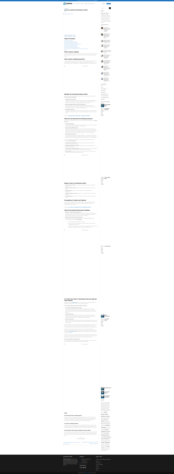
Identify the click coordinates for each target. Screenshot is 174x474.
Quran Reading (107, 437)
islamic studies (103, 88)
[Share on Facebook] (77, 438)
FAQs (97, 469)
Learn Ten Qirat (107, 246)
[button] (109, 0)
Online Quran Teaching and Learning (105, 422)
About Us (97, 461)
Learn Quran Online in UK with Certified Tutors (107, 51)
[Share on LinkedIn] (84, 438)
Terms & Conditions (99, 464)
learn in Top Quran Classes (104, 410)
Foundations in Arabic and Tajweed (70, 46)
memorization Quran (105, 97)
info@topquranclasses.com (86, 459)
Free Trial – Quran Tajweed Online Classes (103, 459)
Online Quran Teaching (107, 421)
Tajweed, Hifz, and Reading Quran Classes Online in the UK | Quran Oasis (107, 35)
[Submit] (110, 8)
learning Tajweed (107, 409)
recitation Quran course (104, 445)
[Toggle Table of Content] (74, 36)
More (93, 3)
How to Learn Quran (104, 403)
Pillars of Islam (103, 423)
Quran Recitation (105, 438)
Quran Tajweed (105, 442)
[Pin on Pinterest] (82, 438)
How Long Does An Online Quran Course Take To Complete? (107, 56)
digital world (74, 302)
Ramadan (103, 99)
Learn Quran (66, 8)
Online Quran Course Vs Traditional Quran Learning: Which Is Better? (107, 68)
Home (76, 3)
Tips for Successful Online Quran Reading (71, 47)
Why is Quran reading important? (70, 41)
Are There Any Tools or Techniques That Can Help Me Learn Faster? (76, 48)
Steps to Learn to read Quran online (70, 45)
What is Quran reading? (68, 40)
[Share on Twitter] (79, 438)
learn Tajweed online (104, 95)
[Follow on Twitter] (83, 467)
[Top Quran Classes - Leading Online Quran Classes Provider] (67, 3)
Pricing (85, 3)
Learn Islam (103, 90)
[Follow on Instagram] (82, 467)
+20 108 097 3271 (84, 462)
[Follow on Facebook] (80, 467)
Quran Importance (104, 432)
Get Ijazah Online (107, 387)
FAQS (65, 49)
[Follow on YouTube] (85, 467)
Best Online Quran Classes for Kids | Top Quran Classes (107, 41)
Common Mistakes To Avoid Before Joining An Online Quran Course (107, 62)
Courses (82, 3)
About (78, 3)
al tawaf (102, 402)
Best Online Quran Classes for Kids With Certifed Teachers (107, 46)
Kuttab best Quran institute (104, 407)
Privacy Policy (98, 462)
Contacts (90, 3)
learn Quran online (104, 94)
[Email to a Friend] (81, 438)
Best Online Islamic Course (106, 402)
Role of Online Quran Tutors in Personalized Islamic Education (107, 74)
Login (104, 3)
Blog (88, 3)
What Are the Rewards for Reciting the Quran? (72, 44)
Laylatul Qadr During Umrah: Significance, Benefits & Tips (106, 79)
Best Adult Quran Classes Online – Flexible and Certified (79, 115)
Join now (95, 0)
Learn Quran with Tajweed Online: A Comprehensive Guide (79, 207)
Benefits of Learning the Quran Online (71, 42)
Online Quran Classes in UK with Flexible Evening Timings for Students (107, 29)
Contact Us (98, 468)
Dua (101, 403)
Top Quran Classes (87, 472)
